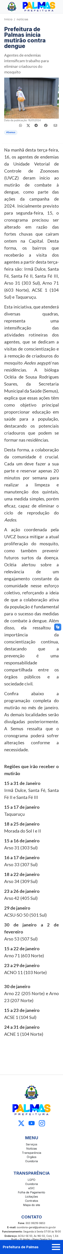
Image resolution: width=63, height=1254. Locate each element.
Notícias (31, 1148)
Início (8, 19)
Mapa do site (31, 1205)
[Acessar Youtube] (31, 1123)
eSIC (31, 1188)
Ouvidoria (31, 1161)
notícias (22, 19)
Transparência (31, 1153)
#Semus (10, 132)
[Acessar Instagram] (42, 1123)
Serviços (31, 1144)
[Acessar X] (21, 1123)
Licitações (31, 1196)
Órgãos (31, 1157)
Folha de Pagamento (31, 1192)
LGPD (31, 1179)
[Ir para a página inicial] (31, 6)
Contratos (31, 1201)
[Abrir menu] (56, 1247)
